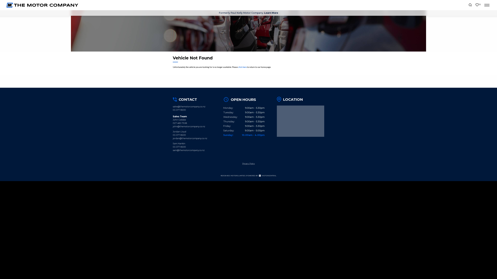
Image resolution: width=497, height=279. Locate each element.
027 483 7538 (180, 123)
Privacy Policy (248, 163)
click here (242, 67)
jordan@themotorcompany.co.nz (190, 138)
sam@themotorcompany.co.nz (189, 150)
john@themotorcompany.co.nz (189, 126)
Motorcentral (269, 176)
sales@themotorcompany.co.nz (189, 106)
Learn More (271, 12)
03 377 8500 (179, 110)
